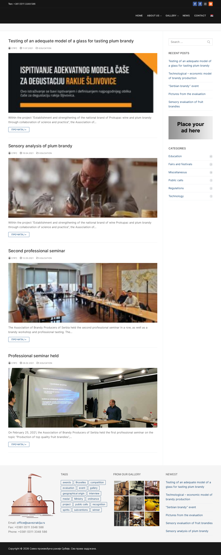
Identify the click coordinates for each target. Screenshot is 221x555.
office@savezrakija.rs (31, 522)
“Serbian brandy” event (184, 86)
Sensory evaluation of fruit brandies (186, 104)
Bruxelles (81, 482)
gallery (94, 487)
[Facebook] (195, 4)
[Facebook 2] (200, 4)
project (67, 504)
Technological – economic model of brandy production (190, 76)
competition (97, 482)
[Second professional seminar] (82, 293)
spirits (66, 509)
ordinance (93, 498)
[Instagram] (205, 4)
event (82, 487)
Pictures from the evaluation (187, 94)
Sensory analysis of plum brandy (40, 145)
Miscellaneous (178, 172)
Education (45, 48)
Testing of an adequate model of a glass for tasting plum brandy (71, 40)
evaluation (68, 487)
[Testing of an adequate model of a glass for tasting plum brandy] (82, 83)
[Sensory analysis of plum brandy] (82, 188)
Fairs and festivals (180, 164)
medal (66, 498)
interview (94, 493)
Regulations (176, 188)
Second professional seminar (36, 250)
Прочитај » (18, 129)
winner (96, 509)
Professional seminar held (33, 355)
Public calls (176, 180)
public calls (81, 504)
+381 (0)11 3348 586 (24, 3)
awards (67, 482)
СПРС (14, 48)
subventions (81, 509)
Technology (176, 196)
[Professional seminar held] (82, 398)
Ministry (78, 498)
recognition (99, 504)
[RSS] (211, 4)
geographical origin (73, 493)
